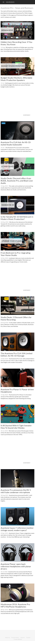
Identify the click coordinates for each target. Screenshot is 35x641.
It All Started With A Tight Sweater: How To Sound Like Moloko (16, 426)
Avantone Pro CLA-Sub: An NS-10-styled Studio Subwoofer (16, 143)
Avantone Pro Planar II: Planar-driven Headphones (17, 390)
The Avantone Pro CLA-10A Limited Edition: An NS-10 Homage (16, 354)
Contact (28, 637)
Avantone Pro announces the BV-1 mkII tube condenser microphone (16, 491)
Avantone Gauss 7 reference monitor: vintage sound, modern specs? (17, 529)
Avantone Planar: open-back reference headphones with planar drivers (16, 566)
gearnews (10, 2)
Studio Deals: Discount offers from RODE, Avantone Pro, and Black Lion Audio (17, 180)
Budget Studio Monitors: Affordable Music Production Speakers (16, 79)
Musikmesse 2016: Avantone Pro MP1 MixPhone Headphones (15, 605)
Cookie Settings (18, 639)
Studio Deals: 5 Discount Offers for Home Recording (16, 318)
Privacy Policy (15, 637)
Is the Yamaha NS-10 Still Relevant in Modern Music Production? (17, 217)
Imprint (23, 637)
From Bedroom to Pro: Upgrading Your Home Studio (15, 254)
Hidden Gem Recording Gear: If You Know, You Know (16, 43)
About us (7, 637)
